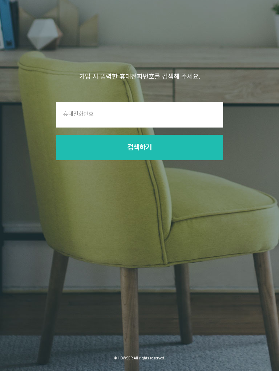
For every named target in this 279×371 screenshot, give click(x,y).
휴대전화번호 (78, 114)
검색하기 (139, 147)
